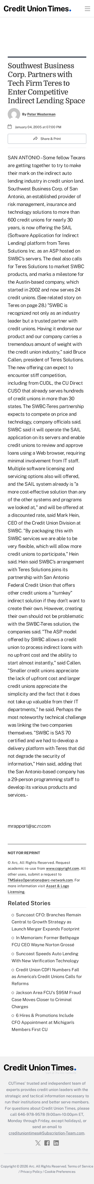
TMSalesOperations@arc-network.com (40, 880)
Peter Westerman (41, 114)
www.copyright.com (62, 868)
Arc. (32, 1166)
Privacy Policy (31, 1172)
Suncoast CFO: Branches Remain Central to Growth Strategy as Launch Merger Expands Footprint (46, 921)
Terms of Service (80, 1166)
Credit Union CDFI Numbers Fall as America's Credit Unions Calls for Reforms (47, 976)
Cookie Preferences (60, 1172)
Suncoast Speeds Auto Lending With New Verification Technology (45, 957)
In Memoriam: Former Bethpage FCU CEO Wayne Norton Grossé (45, 941)
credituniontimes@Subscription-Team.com (46, 1133)
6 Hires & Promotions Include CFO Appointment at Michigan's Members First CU (43, 1022)
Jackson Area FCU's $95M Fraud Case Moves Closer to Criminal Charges (46, 999)
